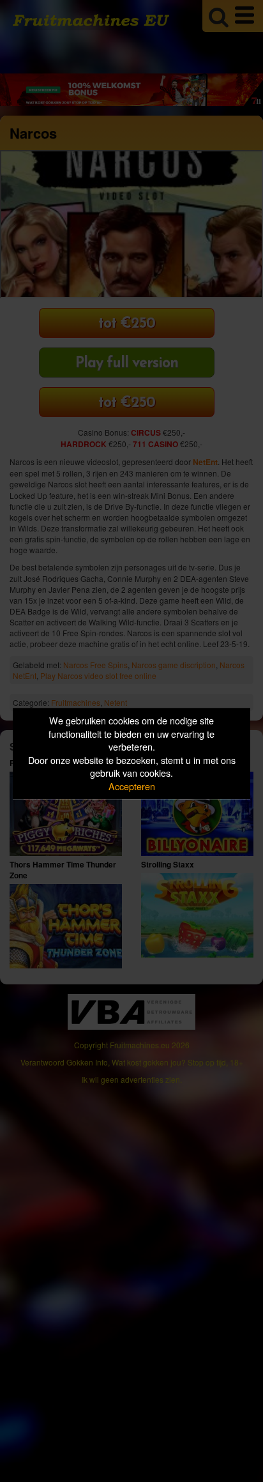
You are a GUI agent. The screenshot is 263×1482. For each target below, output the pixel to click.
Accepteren (132, 786)
